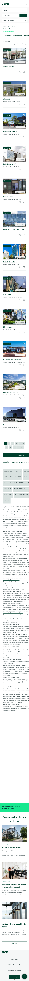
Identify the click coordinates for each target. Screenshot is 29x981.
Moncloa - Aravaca (20, 488)
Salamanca (8, 494)
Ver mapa (15, 977)
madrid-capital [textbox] (6, 15)
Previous (5, 56)
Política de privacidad (14, 965)
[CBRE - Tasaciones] (5, 952)
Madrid (13, 26)
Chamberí (18, 477)
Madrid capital (7, 29)
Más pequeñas (25, 44)
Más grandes (15, 44)
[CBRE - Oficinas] (5, 3)
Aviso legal (14, 959)
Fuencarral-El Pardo (17, 482)
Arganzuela (8, 471)
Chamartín (8, 477)
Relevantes (6, 44)
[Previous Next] (14, 56)
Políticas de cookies (14, 970)
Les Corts (7, 488)
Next (24, 56)
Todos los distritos (8, 31)
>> (22, 447)
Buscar (23, 16)
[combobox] (10, 16)
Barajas (18, 471)
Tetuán (6, 500)
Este (5, 482)
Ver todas (14, 943)
